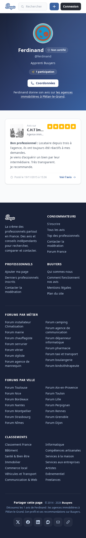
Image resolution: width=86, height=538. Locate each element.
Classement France (18, 444)
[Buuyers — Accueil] (10, 6)
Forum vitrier (14, 350)
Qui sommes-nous (60, 272)
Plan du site (55, 293)
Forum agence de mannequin (17, 364)
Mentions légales (59, 288)
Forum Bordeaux (16, 399)
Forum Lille (53, 399)
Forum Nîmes (14, 423)
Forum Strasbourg (17, 417)
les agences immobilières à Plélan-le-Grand (47, 94)
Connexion (70, 6)
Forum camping (57, 322)
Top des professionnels (63, 236)
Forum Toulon (55, 393)
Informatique (55, 444)
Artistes (51, 468)
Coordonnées (45, 83)
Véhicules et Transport (20, 474)
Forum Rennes (56, 411)
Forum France (56, 251)
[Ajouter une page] (54, 6)
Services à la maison (60, 456)
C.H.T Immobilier (35, 130)
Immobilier (12, 462)
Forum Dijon (54, 423)
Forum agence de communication (58, 330)
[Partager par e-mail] (58, 522)
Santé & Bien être (17, 456)
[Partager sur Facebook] (28, 522)
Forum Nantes (15, 405)
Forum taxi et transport (62, 354)
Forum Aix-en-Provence (62, 387)
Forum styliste (15, 356)
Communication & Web (21, 480)
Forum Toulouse (16, 387)
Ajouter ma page (16, 272)
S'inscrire (53, 224)
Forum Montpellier (18, 411)
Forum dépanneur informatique (58, 340)
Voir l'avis (65, 177)
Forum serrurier (16, 344)
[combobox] (32, 6)
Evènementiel (55, 474)
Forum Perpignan (58, 405)
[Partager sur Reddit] (48, 522)
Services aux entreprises (63, 462)
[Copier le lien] (68, 522)
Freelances (53, 480)
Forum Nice (13, 393)
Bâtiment (11, 450)
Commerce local (16, 468)
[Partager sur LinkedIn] (38, 522)
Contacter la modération (55, 243)
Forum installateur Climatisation (18, 324)
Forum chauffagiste (18, 338)
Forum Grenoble (57, 417)
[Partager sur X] (18, 522)
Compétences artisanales (63, 450)
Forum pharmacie (58, 348)
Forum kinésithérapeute (62, 366)
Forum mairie (14, 332)
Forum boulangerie (59, 360)
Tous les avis (56, 230)
